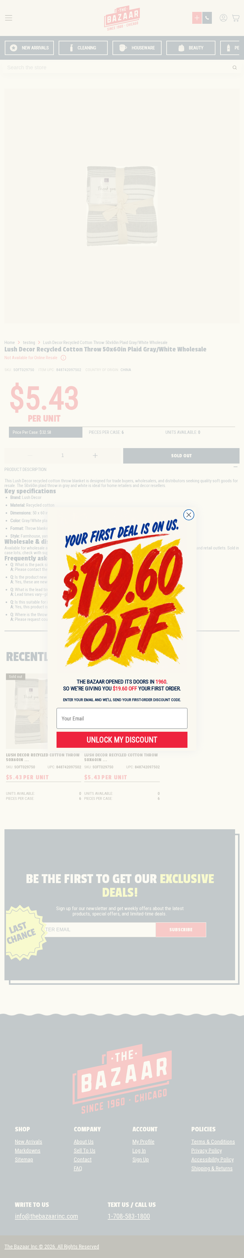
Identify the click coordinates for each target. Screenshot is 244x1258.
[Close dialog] (189, 515)
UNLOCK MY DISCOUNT (122, 740)
